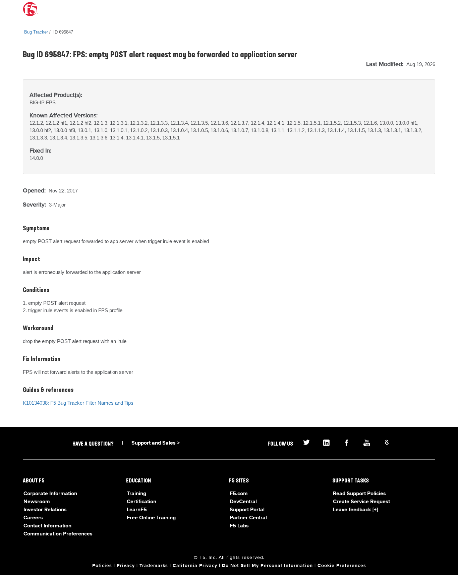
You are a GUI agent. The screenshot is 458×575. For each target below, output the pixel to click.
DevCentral (243, 502)
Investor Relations (45, 510)
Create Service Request (361, 502)
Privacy (126, 565)
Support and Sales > (155, 443)
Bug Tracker (36, 32)
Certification (141, 502)
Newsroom (36, 502)
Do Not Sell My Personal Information (267, 565)
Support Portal (247, 510)
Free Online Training (151, 518)
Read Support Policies (359, 494)
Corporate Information (50, 494)
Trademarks (153, 565)
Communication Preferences (58, 534)
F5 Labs (239, 526)
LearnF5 (137, 510)
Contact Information (47, 526)
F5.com (239, 494)
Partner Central (248, 518)
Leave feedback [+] (355, 510)
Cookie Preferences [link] (342, 565)
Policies (102, 565)
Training (136, 494)
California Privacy (195, 565)
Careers (33, 518)
